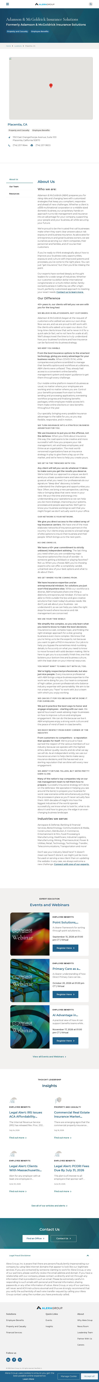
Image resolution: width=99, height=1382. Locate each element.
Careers (80, 1345)
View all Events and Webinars (48, 1056)
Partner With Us (84, 1339)
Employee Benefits (39, 31)
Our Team (14, 186)
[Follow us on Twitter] (20, 1360)
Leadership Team (85, 1332)
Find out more (16, 1138)
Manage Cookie (69, 1376)
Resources (14, 194)
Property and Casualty (17, 31)
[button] (51, 85)
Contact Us (62, 1238)
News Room (83, 1326)
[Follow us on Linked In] (8, 1360)
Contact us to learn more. (70, 292)
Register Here (64, 948)
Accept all (89, 1376)
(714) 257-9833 (43, 145)
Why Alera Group (85, 1320)
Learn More (28, 1379)
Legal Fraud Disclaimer (20, 1255)
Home (8, 46)
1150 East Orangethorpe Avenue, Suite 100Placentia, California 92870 (34, 139)
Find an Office (34, 1238)
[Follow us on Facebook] (14, 1360)
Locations (18, 46)
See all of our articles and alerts (48, 1206)
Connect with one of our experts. (71, 864)
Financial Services (14, 1332)
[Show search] (91, 4)
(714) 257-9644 (20, 145)
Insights (49, 1326)
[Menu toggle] (9, 4)
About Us (13, 179)
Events (49, 1320)
